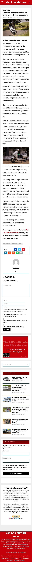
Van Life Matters (16, 2)
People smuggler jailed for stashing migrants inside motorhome (20, 431)
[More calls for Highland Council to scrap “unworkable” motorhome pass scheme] (7, 388)
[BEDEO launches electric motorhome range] (7, 379)
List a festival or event (16, 558)
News (8, 10)
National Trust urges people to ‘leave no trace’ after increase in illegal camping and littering (20, 410)
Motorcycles (6, 243)
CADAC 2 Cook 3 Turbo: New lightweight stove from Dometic (20, 420)
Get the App (4, 556)
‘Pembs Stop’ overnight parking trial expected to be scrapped (20, 399)
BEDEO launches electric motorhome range (19, 378)
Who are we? (26, 558)
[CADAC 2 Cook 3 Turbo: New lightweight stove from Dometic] (7, 421)
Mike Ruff (7, 17)
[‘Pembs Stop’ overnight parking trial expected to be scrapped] (7, 399)
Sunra (20, 243)
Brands (4, 10)
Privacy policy (9, 560)
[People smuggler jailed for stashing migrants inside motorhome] (7, 431)
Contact (27, 556)
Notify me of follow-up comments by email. (15, 321)
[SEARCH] (27, 364)
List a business (5, 558)
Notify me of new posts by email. (13, 326)
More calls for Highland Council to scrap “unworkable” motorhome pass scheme (19, 388)
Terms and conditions (19, 560)
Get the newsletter (12, 556)
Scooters (14, 243)
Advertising (21, 556)
